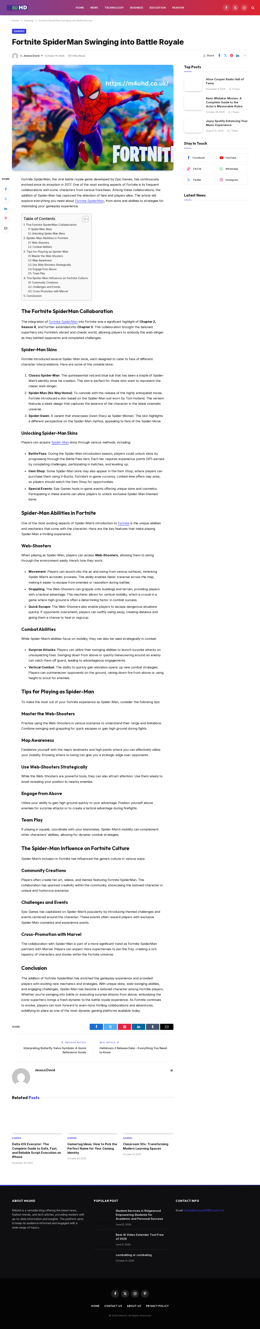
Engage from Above (45, 269)
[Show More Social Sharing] (245, 56)
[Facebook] (6, 189)
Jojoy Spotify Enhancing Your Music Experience (227, 123)
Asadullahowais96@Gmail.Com (204, 1210)
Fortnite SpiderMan (89, 201)
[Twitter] (6, 199)
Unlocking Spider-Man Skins (48, 233)
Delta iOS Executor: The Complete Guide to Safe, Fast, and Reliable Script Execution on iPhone (36, 1150)
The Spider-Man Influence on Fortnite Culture (57, 278)
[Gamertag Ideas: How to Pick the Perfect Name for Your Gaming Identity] (92, 1119)
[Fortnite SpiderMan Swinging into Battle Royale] (92, 117)
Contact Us (113, 1305)
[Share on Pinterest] (231, 56)
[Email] (6, 228)
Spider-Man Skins (41, 229)
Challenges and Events (46, 286)
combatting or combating (134, 1255)
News (94, 7)
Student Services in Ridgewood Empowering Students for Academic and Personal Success (139, 1215)
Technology (114, 7)
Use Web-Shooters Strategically (52, 264)
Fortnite (123, 523)
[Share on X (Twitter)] (225, 56)
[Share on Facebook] (219, 56)
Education (158, 7)
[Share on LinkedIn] (237, 56)
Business (136, 7)
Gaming (19, 31)
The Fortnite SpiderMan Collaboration (51, 224)
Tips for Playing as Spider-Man (47, 251)
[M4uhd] (17, 7)
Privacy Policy (157, 1305)
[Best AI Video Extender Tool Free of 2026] (103, 1239)
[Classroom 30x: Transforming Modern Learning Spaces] (148, 1119)
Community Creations (45, 282)
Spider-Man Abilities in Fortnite (47, 238)
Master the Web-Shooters (47, 256)
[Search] (252, 7)
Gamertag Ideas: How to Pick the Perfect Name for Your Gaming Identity (92, 1148)
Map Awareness (42, 260)
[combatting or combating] (103, 1260)
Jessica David (31, 55)
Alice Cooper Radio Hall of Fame (225, 81)
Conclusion (34, 296)
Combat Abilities (42, 246)
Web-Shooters (40, 242)
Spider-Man (60, 442)
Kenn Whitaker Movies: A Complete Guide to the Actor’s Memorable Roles (224, 102)
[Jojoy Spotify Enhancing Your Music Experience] (193, 125)
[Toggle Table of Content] (83, 219)
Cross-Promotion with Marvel (50, 291)
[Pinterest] (6, 218)
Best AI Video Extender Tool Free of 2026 (140, 1237)
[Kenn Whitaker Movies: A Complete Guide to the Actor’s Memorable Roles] (193, 103)
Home (80, 7)
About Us (134, 1305)
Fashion (178, 7)
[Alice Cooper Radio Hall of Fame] (193, 84)
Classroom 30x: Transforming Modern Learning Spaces (145, 1146)
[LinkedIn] (6, 208)
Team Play (39, 273)
